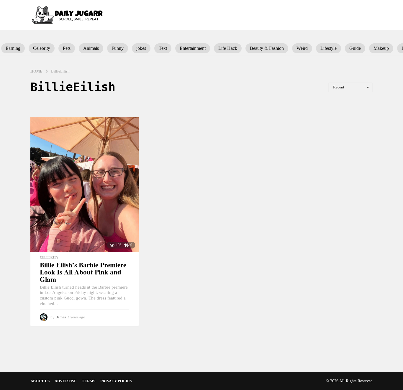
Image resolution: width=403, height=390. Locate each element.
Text (163, 48)
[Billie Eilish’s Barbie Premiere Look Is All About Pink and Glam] (84, 184)
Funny (118, 48)
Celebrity (41, 48)
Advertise (66, 381)
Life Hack (227, 48)
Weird (302, 48)
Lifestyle (328, 48)
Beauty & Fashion (267, 48)
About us (40, 381)
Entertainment (193, 48)
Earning (13, 48)
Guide (355, 48)
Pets (67, 48)
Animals (91, 48)
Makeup (381, 48)
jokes (141, 48)
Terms (88, 381)
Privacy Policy (116, 381)
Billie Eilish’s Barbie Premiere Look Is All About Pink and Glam (83, 272)
